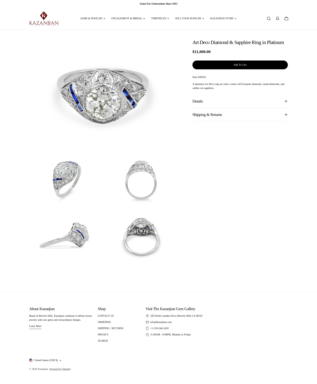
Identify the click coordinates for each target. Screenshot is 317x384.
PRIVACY (103, 334)
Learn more (35, 326)
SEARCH (103, 340)
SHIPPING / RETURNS (110, 328)
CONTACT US (106, 315)
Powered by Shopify (60, 369)
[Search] (268, 18)
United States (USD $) (46, 360)
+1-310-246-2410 (159, 328)
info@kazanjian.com (161, 322)
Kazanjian (43, 369)
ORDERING (104, 322)
